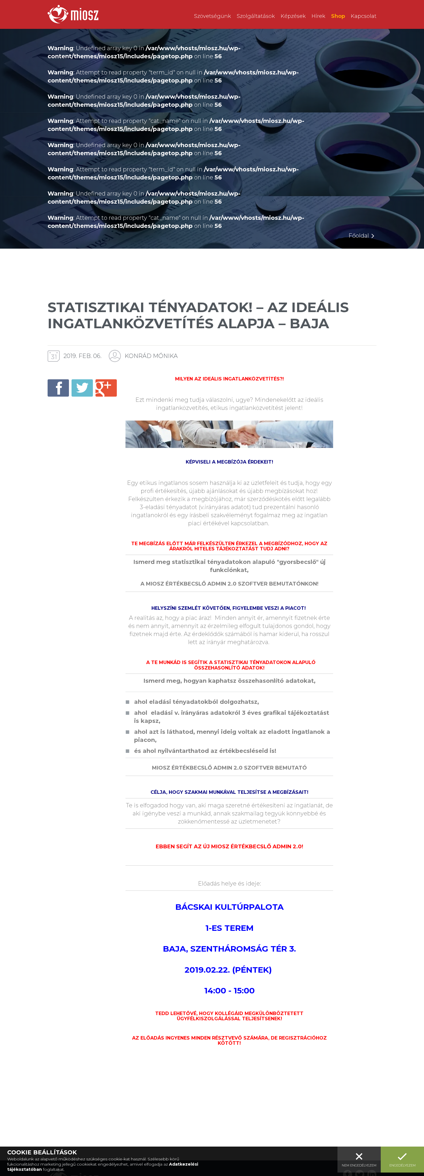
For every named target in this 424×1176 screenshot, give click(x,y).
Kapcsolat (363, 16)
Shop (338, 16)
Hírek (318, 16)
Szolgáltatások (256, 16)
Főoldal (358, 235)
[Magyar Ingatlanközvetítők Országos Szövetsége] (73, 14)
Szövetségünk (212, 16)
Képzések (293, 16)
